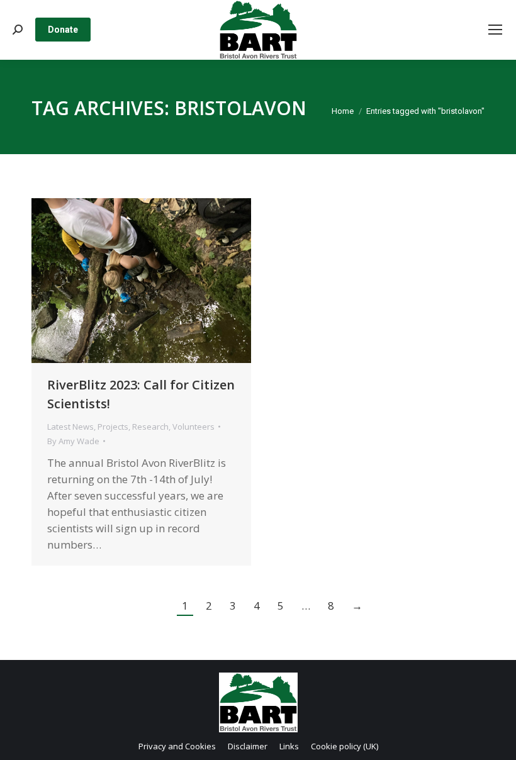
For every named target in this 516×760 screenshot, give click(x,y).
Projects (113, 426)
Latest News (70, 426)
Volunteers (193, 426)
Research (150, 426)
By (73, 441)
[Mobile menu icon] (495, 29)
